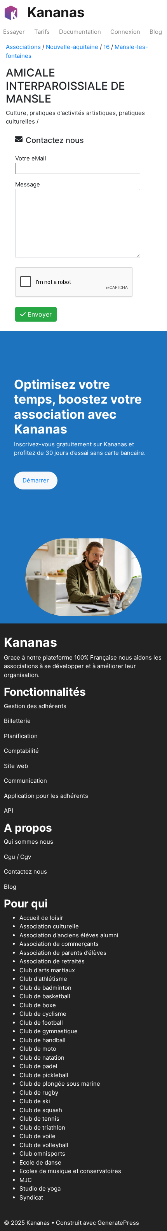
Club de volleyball (43, 1145)
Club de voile (37, 1136)
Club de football (41, 1022)
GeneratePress (118, 1222)
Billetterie (17, 720)
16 (106, 46)
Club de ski (34, 1101)
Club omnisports (42, 1153)
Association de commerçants (59, 943)
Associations (23, 46)
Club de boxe (37, 1005)
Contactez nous (25, 871)
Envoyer (39, 314)
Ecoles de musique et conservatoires (70, 1171)
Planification (21, 736)
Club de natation (41, 1057)
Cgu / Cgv (17, 856)
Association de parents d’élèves (62, 952)
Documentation (80, 31)
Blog (156, 31)
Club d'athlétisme (43, 978)
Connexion (125, 31)
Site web (16, 766)
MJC (25, 1180)
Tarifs (42, 31)
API (8, 810)
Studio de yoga (40, 1188)
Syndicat (31, 1197)
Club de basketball (44, 996)
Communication (25, 780)
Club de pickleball (43, 1075)
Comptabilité (21, 750)
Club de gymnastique (48, 1031)
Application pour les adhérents (46, 795)
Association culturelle (49, 926)
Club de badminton (45, 987)
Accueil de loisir (41, 917)
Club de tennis (39, 1118)
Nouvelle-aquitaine (72, 46)
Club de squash (40, 1110)
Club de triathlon (42, 1127)
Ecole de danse (40, 1162)
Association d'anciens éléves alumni (68, 935)
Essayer (14, 31)
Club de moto (37, 1048)
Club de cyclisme (42, 1013)
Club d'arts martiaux (47, 970)
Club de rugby (38, 1092)
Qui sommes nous (28, 841)
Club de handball (42, 1040)
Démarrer (36, 480)
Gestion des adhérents (35, 706)
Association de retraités (52, 961)
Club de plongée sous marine (59, 1083)
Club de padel (38, 1066)
